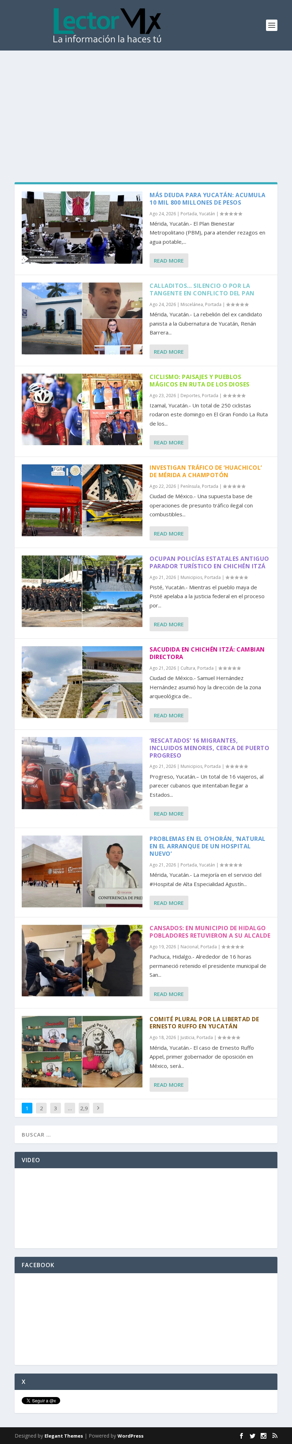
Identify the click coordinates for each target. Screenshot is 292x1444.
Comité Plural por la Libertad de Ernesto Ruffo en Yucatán (204, 1023)
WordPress (131, 1436)
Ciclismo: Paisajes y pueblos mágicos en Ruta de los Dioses (200, 380)
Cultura (188, 668)
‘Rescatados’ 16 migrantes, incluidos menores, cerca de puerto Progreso (209, 748)
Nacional (189, 947)
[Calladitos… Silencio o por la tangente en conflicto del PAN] (82, 318)
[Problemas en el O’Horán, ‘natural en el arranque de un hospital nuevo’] (82, 871)
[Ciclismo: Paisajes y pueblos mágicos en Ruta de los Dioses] (82, 409)
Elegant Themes (64, 1436)
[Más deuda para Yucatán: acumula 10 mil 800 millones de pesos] (82, 227)
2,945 (84, 1113)
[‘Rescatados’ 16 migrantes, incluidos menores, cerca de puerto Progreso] (82, 773)
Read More (169, 260)
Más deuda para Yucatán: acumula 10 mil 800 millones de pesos (208, 198)
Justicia (187, 1037)
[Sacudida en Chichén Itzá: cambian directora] (82, 682)
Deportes (190, 395)
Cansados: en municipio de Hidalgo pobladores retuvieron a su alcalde (210, 931)
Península (190, 486)
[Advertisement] (146, 104)
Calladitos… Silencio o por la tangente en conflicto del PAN (202, 289)
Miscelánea (192, 304)
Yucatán (207, 214)
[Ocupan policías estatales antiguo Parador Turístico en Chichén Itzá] (82, 591)
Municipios (191, 577)
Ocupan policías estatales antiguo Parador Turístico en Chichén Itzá (209, 562)
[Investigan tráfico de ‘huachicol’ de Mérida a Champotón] (82, 500)
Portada (189, 214)
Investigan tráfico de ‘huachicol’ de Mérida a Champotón (206, 471)
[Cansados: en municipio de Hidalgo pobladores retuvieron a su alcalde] (82, 960)
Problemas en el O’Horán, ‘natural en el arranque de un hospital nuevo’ (208, 846)
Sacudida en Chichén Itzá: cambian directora (207, 653)
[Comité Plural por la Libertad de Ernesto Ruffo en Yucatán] (82, 1052)
